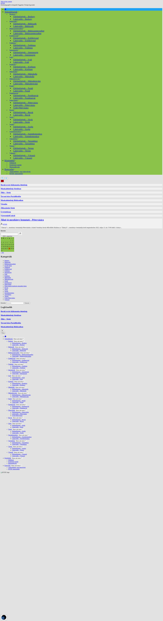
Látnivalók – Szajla (21, 129)
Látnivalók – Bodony (22, 19)
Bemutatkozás (15, 167)
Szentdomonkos (9, 293)
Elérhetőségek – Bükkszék (25, 23)
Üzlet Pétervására (20, 107)
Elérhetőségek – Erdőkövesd (26, 38)
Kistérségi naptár (13, 461)
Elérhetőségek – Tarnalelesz (25, 141)
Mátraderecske (9, 279)
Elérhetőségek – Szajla (23, 126)
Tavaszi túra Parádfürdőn (11, 196)
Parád (6, 281)
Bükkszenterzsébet (10, 264)
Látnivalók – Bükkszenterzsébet (27, 33)
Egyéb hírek (8, 266)
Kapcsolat (9, 169)
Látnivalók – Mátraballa (23, 76)
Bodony (7, 260)
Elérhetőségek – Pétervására (25, 102)
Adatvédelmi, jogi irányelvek (17, 467)
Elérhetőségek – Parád (23, 88)
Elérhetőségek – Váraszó (24, 155)
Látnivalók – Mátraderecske (25, 83)
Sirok (6, 289)
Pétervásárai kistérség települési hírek (16, 286)
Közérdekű (10, 160)
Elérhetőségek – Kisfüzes (24, 67)
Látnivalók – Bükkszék (23, 26)
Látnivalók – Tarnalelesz (24, 143)
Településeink (11, 12)
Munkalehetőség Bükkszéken (12, 200)
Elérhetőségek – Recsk (23, 112)
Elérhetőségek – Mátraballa (25, 74)
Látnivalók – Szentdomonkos (26, 136)
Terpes (6, 296)
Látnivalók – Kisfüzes (23, 69)
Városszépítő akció (8, 216)
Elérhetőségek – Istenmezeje (25, 52)
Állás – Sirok (6, 193)
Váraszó (7, 299)
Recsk (6, 288)
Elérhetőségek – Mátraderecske (27, 81)
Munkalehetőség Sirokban (11, 189)
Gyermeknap (6, 212)
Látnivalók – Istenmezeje (24, 55)
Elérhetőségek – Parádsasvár (25, 95)
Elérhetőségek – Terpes (23, 148)
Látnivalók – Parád (21, 91)
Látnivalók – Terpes (22, 151)
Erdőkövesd (8, 269)
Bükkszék (7, 262)
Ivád (11, 57)
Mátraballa (8, 277)
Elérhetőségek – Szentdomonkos (27, 134)
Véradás (4, 204)
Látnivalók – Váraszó (22, 158)
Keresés (3, 231)
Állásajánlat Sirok (8, 208)
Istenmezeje (8, 272)
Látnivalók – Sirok (21, 122)
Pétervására (8, 284)
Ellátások (7, 267)
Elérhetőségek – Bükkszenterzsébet (28, 31)
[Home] (5, 9)
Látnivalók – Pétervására (24, 105)
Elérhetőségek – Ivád (22, 59)
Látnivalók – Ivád (21, 62)
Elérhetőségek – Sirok (23, 119)
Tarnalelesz (8, 294)
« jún (2, 252)
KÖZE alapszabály (16, 174)
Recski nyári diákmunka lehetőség (14, 185)
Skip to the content (6, 1)
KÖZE (3, 3)
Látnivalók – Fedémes (23, 48)
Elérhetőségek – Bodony (24, 16)
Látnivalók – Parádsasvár (24, 98)
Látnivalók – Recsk (21, 115)
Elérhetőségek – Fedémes (24, 45)
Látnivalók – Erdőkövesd (24, 40)
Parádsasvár (8, 283)
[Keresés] (20, 233)
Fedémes (7, 271)
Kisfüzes (7, 276)
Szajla (6, 291)
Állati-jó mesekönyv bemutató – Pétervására (22, 220)
